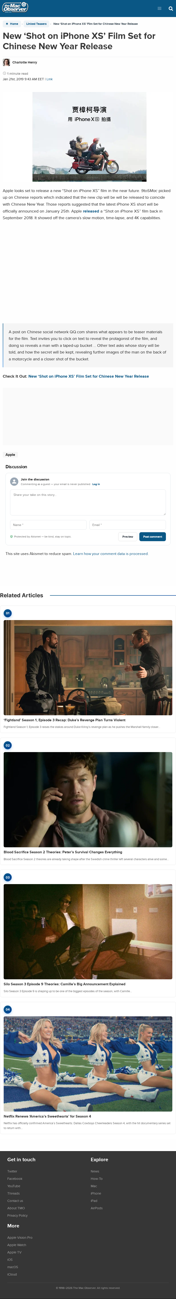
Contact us (15, 1200)
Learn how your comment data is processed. (111, 553)
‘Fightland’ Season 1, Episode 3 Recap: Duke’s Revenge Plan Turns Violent (64, 720)
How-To (97, 1178)
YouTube (13, 1185)
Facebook (14, 1178)
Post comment (152, 537)
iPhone (96, 1193)
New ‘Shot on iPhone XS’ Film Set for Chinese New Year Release (88, 376)
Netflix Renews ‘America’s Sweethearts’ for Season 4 (47, 1116)
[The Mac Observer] (15, 8)
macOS (12, 1266)
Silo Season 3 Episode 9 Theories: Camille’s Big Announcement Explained (64, 984)
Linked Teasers (36, 24)
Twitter (12, 1171)
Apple (10, 454)
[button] (159, 8)
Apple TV (14, 1252)
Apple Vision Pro (20, 1237)
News (95, 1171)
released (91, 211)
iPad (94, 1200)
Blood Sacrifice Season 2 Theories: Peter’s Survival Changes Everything (63, 852)
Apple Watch (16, 1244)
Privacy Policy (17, 1215)
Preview (127, 537)
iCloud (12, 1274)
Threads (13, 1193)
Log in (96, 484)
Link (50, 79)
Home (14, 24)
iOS (10, 1259)
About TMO (16, 1207)
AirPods (97, 1207)
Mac (94, 1185)
